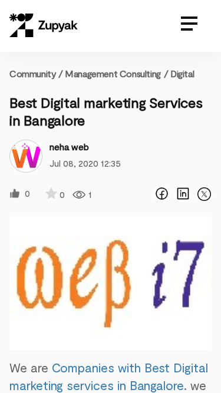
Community (36, 73)
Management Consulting (113, 73)
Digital (182, 73)
